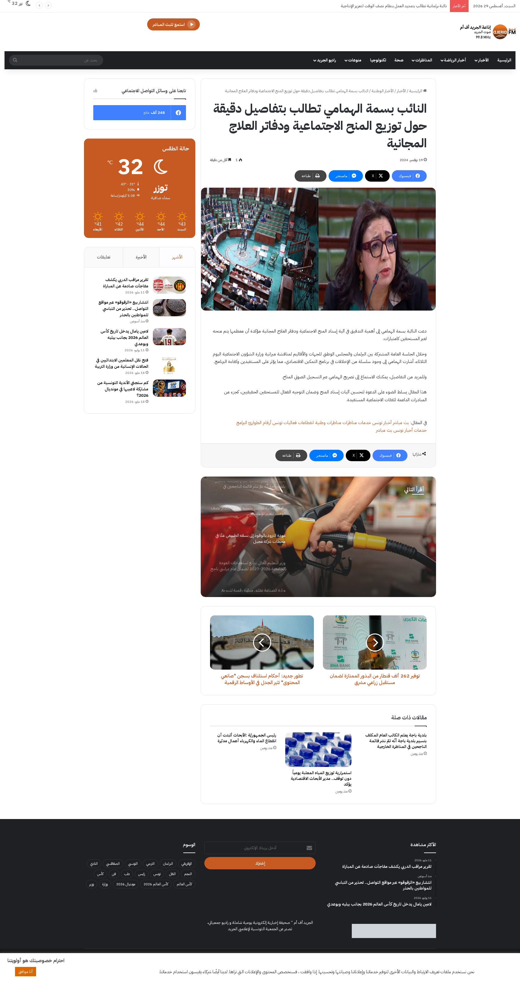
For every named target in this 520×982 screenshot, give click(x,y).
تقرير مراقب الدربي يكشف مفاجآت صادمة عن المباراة (125, 283)
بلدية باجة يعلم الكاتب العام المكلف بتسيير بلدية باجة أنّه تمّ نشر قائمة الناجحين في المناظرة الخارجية (396, 741)
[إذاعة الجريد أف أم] (487, 31)
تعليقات (103, 257)
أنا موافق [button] (25, 971)
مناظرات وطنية (328, 422)
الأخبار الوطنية (383, 91)
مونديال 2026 (125, 884)
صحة (399, 60)
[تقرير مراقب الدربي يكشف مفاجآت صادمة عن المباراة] (169, 285)
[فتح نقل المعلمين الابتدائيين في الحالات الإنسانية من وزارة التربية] (169, 365)
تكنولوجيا (378, 60)
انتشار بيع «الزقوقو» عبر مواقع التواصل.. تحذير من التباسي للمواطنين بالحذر (123, 308)
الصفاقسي (113, 863)
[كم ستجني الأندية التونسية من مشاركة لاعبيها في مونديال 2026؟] (169, 388)
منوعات (354, 60)
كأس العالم (184, 884)
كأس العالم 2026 (156, 884)
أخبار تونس (382, 422)
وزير (91, 884)
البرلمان (168, 863)
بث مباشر (401, 422)
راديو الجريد (326, 60)
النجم (188, 874)
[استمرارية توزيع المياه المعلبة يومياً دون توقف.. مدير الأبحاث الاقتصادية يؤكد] (318, 749)
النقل (172, 874)
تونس (157, 874)
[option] (318, 537)
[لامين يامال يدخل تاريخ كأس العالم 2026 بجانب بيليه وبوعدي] (169, 337)
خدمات (364, 422)
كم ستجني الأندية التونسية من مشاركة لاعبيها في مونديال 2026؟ (122, 389)
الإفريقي (186, 863)
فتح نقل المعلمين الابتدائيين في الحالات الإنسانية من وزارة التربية (121, 363)
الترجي (150, 863)
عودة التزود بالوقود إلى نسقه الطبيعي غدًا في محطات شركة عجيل (398, 6)
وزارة (105, 884)
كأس (100, 874)
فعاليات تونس (284, 422)
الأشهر (177, 257)
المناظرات (423, 60)
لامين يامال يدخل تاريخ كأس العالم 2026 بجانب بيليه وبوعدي (124, 337)
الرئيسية (504, 60)
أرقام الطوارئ (259, 422)
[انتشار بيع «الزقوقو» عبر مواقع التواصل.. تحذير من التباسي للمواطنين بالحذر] (169, 308)
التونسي (133, 863)
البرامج (241, 422)
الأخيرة (141, 257)
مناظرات (349, 422)
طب (127, 874)
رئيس (141, 874)
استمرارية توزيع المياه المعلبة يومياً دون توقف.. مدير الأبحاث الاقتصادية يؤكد (321, 778)
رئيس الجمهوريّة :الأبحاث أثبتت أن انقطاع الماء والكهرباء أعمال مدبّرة (246, 738)
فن (114, 874)
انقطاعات (306, 422)
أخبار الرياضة (455, 60)
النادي (94, 863)
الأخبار (483, 60)
